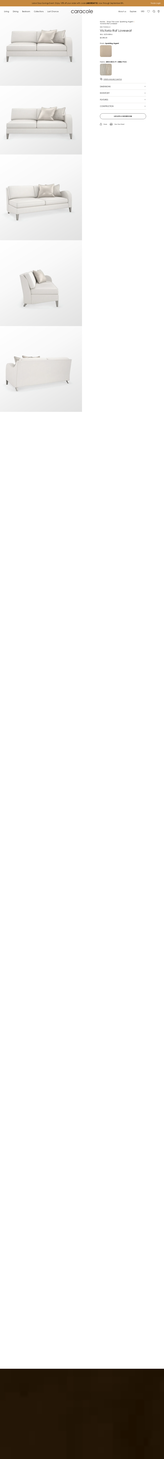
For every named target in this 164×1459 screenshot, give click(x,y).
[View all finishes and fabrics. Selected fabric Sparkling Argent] (106, 69)
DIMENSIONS (105, 86)
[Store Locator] (158, 11)
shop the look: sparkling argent (120, 22)
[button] (6, 11)
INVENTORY (105, 93)
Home (102, 22)
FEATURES (104, 100)
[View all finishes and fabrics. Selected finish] (106, 51)
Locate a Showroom (123, 116)
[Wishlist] (148, 11)
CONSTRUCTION (107, 106)
